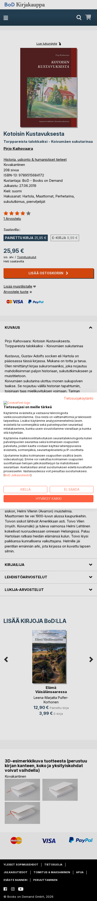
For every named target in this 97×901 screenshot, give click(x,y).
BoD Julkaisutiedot (17, 475)
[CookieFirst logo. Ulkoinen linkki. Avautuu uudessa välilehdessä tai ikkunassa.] (17, 403)
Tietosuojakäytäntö (78, 398)
